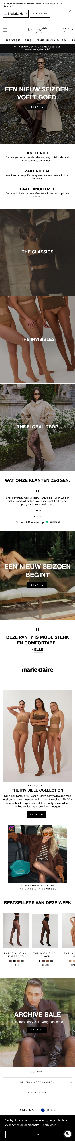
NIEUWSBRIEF (37, 1093)
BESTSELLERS (19, 40)
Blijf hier (40, 14)
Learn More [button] (48, 1125)
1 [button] (35, 516)
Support (37, 1072)
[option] (37, 48)
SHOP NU (37, 585)
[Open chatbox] (67, 1134)
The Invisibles (52, 40)
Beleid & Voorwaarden (37, 1082)
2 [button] (38, 517)
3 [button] (41, 517)
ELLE (38, 649)
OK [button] (38, 1134)
